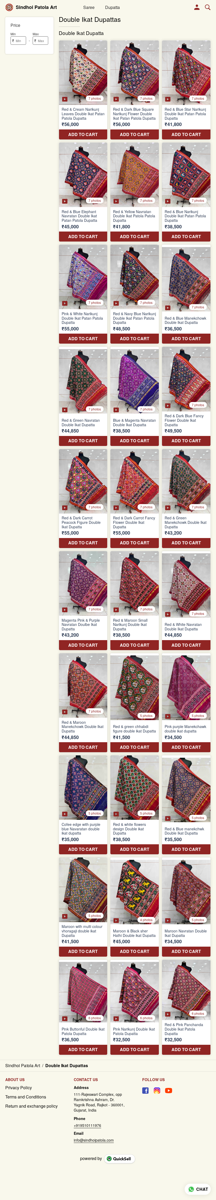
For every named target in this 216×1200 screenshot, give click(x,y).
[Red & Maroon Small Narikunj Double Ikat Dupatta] (134, 601)
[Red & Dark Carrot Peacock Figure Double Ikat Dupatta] (83, 499)
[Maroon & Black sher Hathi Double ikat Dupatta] (134, 907)
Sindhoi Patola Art (36, 7)
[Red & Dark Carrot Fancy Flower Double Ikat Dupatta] (134, 499)
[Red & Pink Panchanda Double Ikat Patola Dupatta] (186, 1007)
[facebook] (145, 1090)
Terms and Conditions (25, 1097)
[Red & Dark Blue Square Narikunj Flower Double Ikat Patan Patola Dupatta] (134, 90)
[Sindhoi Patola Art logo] (9, 7)
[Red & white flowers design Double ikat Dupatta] (134, 805)
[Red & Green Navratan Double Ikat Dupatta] (83, 396)
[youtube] (168, 1090)
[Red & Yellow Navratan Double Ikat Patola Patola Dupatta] (134, 192)
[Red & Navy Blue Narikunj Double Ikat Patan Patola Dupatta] (134, 294)
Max (36, 34)
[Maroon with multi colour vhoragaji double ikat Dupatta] (83, 907)
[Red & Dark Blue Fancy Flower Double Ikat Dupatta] (186, 396)
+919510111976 (87, 1125)
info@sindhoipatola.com (94, 1140)
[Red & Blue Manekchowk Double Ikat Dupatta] (186, 294)
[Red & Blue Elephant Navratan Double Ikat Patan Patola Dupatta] (83, 192)
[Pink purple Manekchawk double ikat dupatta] (186, 703)
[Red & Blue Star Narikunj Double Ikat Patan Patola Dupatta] (186, 90)
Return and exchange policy (31, 1106)
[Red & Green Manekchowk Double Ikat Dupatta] (186, 499)
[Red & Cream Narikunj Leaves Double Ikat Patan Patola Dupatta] (83, 90)
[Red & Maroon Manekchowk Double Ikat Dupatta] (83, 703)
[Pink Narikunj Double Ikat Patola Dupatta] (134, 1007)
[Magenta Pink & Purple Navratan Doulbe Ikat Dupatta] (83, 601)
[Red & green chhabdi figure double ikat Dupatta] (134, 703)
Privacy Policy (18, 1088)
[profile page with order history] (197, 7)
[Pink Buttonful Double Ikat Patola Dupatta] (83, 1007)
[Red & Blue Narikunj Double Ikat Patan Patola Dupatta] (186, 192)
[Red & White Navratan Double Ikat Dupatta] (186, 601)
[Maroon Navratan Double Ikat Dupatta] (186, 907)
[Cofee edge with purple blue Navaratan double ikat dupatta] (83, 805)
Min (13, 34)
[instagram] (157, 1090)
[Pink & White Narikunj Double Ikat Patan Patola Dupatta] (83, 294)
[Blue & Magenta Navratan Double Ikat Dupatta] (134, 396)
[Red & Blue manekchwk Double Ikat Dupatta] (186, 805)
